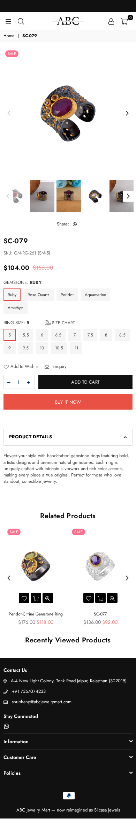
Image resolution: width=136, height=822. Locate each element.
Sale (12, 53)
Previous (8, 113)
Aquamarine (95, 295)
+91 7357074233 (29, 691)
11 (76, 348)
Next (127, 113)
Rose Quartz (39, 295)
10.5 (59, 348)
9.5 (26, 348)
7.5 (90, 335)
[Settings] (111, 21)
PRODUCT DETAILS (30, 436)
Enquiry (59, 366)
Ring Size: (39, 323)
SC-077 (100, 614)
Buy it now (68, 402)
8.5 (122, 335)
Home (8, 36)
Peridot (67, 295)
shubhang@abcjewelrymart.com (41, 701)
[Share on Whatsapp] (74, 224)
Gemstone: (22, 282)
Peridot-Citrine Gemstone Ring (36, 614)
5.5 (26, 335)
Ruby (12, 295)
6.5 (58, 335)
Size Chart (63, 323)
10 (42, 348)
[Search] (21, 21)
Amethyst (15, 308)
